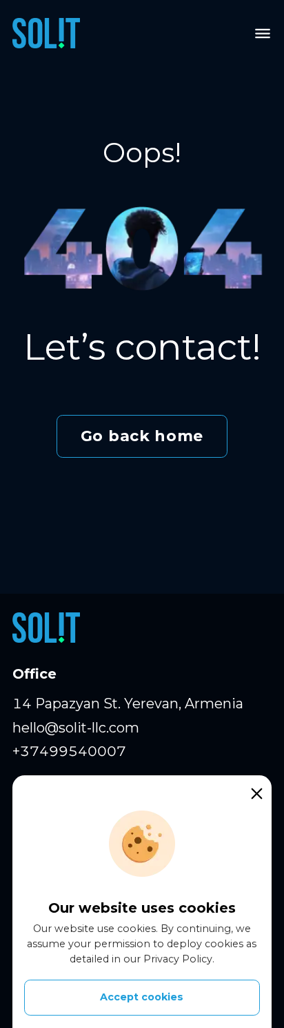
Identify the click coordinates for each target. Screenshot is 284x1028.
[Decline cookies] (256, 793)
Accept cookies (141, 997)
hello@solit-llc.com (75, 727)
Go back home (142, 436)
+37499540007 (69, 751)
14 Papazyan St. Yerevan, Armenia (127, 703)
